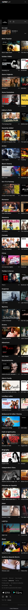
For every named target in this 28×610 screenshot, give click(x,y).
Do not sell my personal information (12, 587)
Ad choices (5, 585)
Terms (17, 580)
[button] (14, 31)
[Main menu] (25, 2)
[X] (10, 597)
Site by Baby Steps (22, 604)
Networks (11, 580)
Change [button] (9, 600)
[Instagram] (3, 597)
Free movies (18, 578)
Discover (11, 578)
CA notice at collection (17, 583)
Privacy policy (5, 583)
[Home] (6, 2)
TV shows (4, 580)
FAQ (10, 585)
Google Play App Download (18, 592)
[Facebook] (7, 597)
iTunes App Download (6, 592)
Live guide (4, 578)
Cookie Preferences (14, 608)
